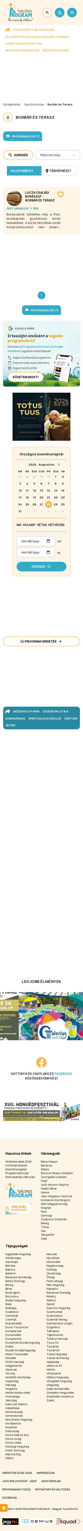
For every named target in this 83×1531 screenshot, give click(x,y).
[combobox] (40, 155)
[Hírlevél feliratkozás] (4, 1508)
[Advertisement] (41, 260)
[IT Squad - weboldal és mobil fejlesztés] (69, 1521)
